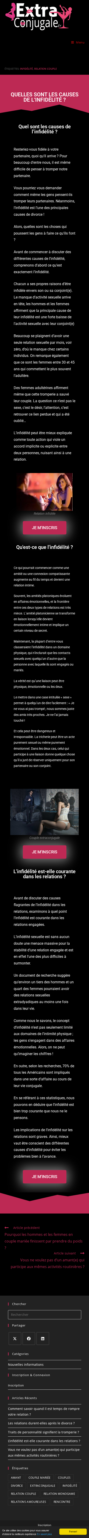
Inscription (16, 1385)
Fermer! (73, 1531)
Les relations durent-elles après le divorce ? (41, 1423)
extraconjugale (42, 1486)
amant (16, 1478)
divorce (17, 1486)
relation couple (45, 68)
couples (64, 1478)
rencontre (62, 1502)
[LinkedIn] (43, 1338)
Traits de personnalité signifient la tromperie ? (43, 1432)
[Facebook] (29, 1338)
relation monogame (59, 1494)
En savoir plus (44, 1534)
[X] (15, 1338)
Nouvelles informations (26, 1364)
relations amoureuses (28, 1502)
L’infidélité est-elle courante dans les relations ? (44, 1441)
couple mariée (40, 1478)
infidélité (26, 68)
